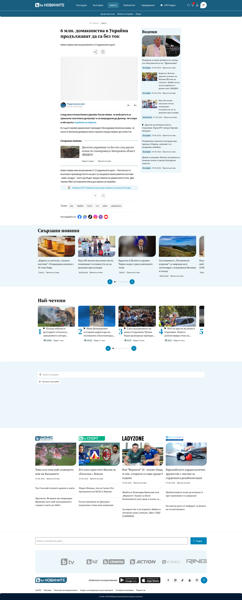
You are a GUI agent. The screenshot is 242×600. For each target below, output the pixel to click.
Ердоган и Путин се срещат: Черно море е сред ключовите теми (135, 264)
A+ (135, 105)
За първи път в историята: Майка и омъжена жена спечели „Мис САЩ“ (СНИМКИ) (141, 513)
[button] (109, 281)
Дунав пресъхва (108, 14)
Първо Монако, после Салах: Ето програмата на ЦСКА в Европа (96, 489)
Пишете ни (140, 590)
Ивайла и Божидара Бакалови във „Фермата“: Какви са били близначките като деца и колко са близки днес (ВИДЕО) (140, 496)
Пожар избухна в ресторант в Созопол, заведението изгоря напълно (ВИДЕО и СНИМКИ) (55, 332)
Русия (89, 206)
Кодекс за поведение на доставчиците (96, 590)
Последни (81, 5)
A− (128, 105)
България (98, 5)
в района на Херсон (85, 122)
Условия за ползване (125, 590)
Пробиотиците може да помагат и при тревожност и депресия (184, 494)
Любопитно (129, 5)
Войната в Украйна (125, 14)
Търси (199, 541)
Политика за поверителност (66, 590)
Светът (113, 5)
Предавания (148, 5)
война (105, 206)
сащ (71, 206)
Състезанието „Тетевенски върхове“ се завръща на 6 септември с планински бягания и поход (177, 266)
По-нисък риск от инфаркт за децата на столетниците (186, 507)
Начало (95, 23)
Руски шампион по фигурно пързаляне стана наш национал (96, 503)
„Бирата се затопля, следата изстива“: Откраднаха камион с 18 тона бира (56, 264)
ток (97, 206)
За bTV (38, 590)
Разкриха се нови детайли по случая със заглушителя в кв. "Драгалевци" (160, 61)
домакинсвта (116, 206)
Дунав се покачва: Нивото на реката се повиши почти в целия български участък (161, 160)
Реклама (47, 590)
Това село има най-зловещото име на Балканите (54, 472)
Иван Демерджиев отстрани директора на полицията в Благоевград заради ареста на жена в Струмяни (98, 332)
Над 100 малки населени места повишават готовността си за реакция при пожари (169, 106)
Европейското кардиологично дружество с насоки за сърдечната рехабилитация (185, 474)
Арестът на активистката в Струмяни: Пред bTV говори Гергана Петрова (160, 127)
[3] (193, 5)
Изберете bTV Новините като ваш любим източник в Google (101, 187)
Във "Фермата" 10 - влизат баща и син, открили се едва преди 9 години (142, 474)
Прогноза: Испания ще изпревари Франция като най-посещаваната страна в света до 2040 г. (53, 502)
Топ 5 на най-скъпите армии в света (54, 488)
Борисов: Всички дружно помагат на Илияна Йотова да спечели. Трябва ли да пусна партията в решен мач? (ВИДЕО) (169, 81)
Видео (138, 14)
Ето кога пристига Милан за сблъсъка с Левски (97, 472)
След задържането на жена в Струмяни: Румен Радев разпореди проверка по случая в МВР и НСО (139, 332)
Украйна (80, 206)
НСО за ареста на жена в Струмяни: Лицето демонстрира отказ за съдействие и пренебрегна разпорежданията (179, 332)
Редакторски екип (76, 104)
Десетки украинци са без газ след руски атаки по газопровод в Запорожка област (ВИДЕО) (108, 150)
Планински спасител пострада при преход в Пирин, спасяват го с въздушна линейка (159, 144)
